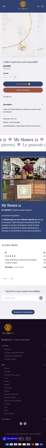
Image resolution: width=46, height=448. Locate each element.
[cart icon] (42, 6)
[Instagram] (25, 424)
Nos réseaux (6, 419)
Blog (5, 410)
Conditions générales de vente (14, 353)
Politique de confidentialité (13, 356)
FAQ (5, 407)
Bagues (6, 391)
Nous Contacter (9, 413)
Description (7, 105)
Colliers (6, 381)
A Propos (7, 404)
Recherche (7, 349)
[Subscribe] (41, 298)
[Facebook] (21, 424)
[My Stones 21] (23, 6)
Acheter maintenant (23, 90)
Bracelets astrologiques (12, 375)
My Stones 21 (15, 434)
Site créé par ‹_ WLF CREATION (31, 434)
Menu (3, 365)
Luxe (6, 378)
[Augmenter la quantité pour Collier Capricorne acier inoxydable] (15, 77)
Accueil (6, 368)
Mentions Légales (10, 359)
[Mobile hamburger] (4, 6)
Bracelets (7, 372)
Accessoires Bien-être (11, 394)
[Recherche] (38, 6)
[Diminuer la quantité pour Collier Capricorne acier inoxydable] (5, 77)
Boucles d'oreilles (10, 397)
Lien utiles (5, 346)
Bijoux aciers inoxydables (12, 401)
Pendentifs (8, 388)
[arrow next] (11, 278)
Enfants (7, 384)
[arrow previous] (5, 278)
